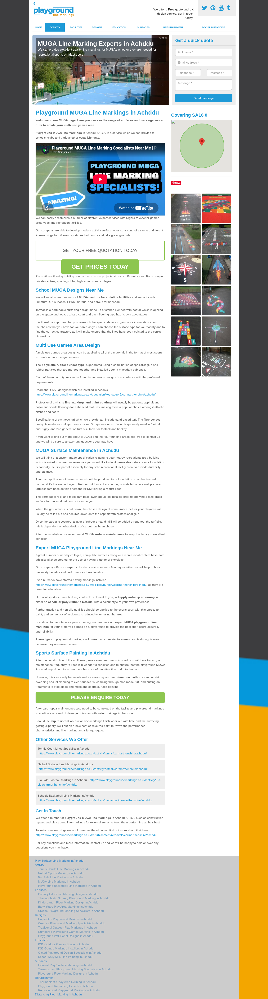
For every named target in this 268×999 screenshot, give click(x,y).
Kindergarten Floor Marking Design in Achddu (68, 902)
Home (38, 27)
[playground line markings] (56, 11)
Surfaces (143, 27)
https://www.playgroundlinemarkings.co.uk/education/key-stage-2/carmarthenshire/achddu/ (96, 394)
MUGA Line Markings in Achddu (59, 881)
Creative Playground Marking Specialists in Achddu (71, 923)
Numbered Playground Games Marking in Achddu (71, 931)
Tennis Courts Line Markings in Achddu (64, 869)
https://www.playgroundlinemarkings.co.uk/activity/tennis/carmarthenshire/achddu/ (93, 753)
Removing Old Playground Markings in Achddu (69, 990)
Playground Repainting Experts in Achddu (65, 986)
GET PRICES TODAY (100, 266)
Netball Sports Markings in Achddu (61, 873)
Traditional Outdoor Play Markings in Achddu (67, 927)
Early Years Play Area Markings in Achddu (65, 906)
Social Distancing (213, 27)
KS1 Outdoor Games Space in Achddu (63, 944)
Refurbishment (173, 27)
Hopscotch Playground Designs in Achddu (65, 919)
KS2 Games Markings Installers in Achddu (66, 948)
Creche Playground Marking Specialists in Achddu (71, 910)
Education (119, 27)
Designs (97, 27)
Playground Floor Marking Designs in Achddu (68, 973)
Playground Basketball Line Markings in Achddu (69, 885)
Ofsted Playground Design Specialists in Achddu (70, 952)
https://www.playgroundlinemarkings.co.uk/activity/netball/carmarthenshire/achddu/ (93, 769)
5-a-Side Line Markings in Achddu (60, 877)
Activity (55, 27)
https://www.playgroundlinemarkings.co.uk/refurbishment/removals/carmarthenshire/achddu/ (96, 835)
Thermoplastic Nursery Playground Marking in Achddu (74, 898)
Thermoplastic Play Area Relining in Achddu (67, 982)
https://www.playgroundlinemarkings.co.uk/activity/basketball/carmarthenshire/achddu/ (95, 800)
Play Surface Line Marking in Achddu (59, 860)
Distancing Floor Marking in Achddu (58, 994)
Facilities (76, 27)
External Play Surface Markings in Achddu (65, 965)
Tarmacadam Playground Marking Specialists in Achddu (75, 969)
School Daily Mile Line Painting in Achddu (65, 956)
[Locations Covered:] (34, 3)
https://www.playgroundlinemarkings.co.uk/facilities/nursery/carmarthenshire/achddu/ (91, 584)
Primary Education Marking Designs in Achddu (68, 894)
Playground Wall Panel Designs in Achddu (65, 936)
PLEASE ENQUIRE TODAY (100, 697)
